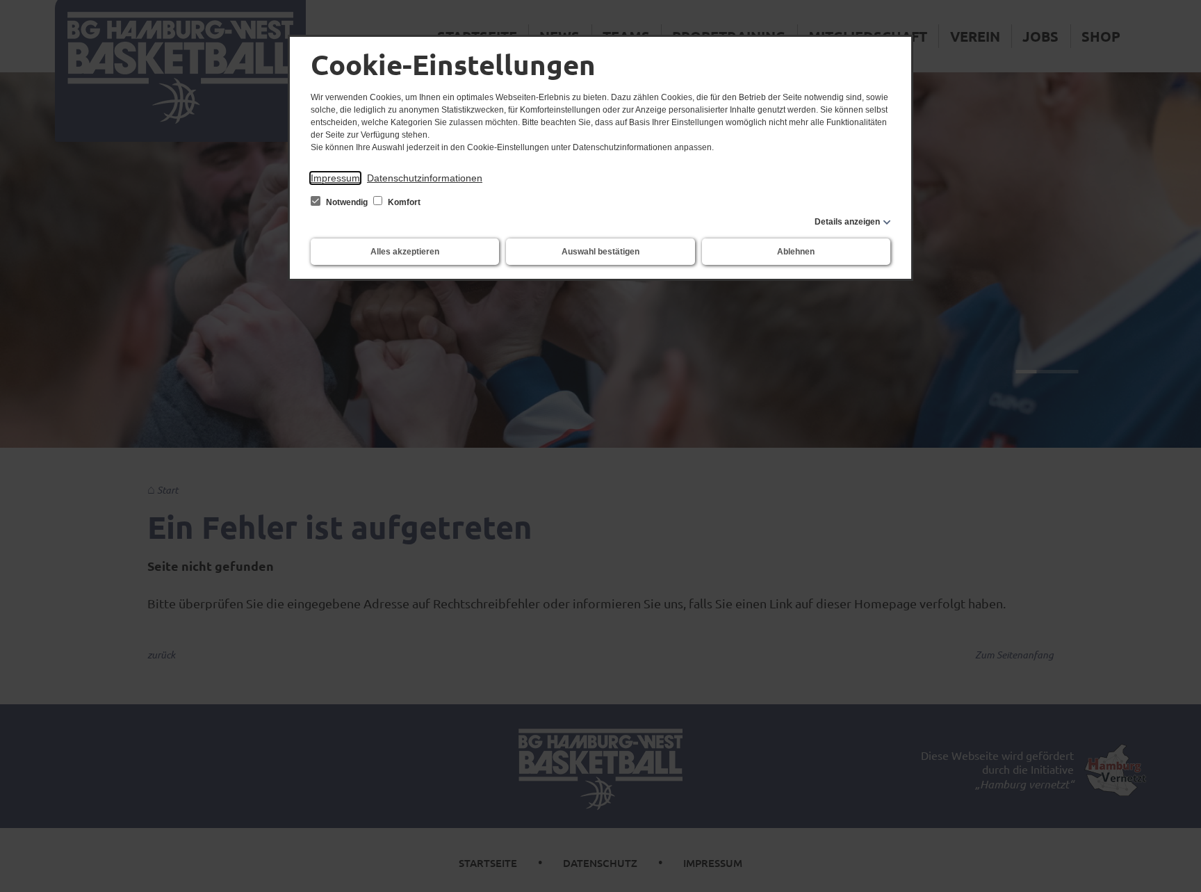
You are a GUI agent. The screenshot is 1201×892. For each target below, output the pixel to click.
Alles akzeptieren (404, 252)
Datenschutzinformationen (424, 178)
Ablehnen (796, 252)
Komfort (403, 202)
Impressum (335, 178)
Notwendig (347, 202)
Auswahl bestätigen (600, 252)
